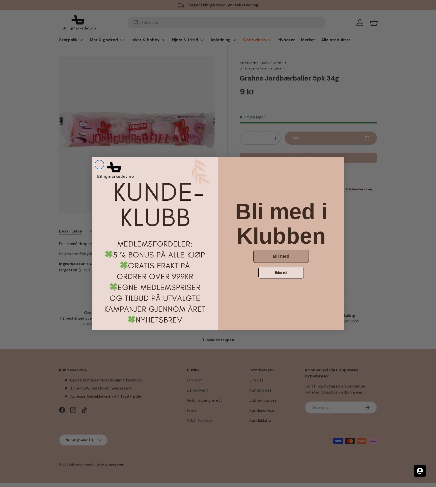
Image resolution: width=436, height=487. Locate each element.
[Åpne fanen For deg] (420, 471)
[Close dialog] (99, 164)
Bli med (281, 256)
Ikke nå (281, 273)
